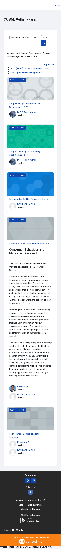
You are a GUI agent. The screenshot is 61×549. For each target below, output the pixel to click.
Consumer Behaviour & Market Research (29, 243)
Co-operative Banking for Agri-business (28, 199)
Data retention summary (30, 505)
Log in (57, 5)
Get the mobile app (30, 509)
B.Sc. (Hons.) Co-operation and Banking (30, 68)
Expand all (49, 64)
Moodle (19, 530)
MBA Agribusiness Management (26, 72)
